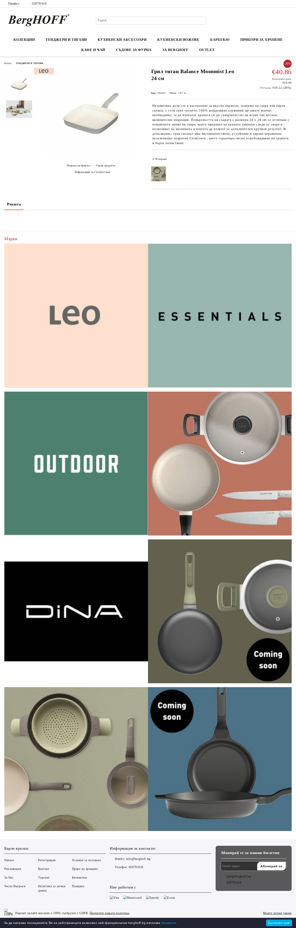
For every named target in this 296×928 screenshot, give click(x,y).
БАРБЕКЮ (219, 39)
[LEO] (76, 316)
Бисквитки (79, 877)
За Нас (8, 877)
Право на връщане (85, 869)
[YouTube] (289, 3)
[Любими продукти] (280, 20)
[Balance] (76, 759)
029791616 (39, 3)
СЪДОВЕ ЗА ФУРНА (133, 50)
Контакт (43, 869)
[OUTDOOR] (76, 464)
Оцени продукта (105, 165)
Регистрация (47, 860)
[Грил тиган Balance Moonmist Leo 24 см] (91, 158)
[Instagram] (282, 3)
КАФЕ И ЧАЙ (93, 50)
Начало (7, 63)
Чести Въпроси (15, 886)
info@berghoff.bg (138, 859)
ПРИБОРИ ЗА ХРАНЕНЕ (261, 39)
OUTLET (207, 50)
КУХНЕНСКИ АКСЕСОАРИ (122, 39)
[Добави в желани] (288, 159)
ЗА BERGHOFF (175, 50)
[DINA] (76, 612)
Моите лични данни (277, 913)
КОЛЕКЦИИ (24, 39)
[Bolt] (220, 612)
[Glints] (220, 464)
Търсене (44, 877)
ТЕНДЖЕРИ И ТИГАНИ (66, 39)
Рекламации (12, 869)
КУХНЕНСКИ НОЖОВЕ (178, 39)
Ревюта (14, 204)
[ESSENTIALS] (220, 316)
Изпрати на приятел (79, 165)
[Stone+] (220, 759)
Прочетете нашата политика (109, 913)
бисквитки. (169, 923)
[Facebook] (276, 3)
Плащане (78, 886)
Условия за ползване (86, 860)
